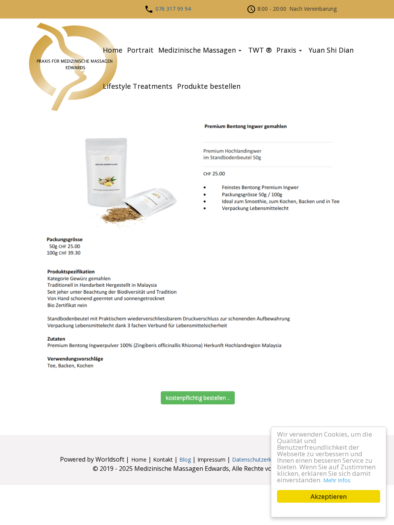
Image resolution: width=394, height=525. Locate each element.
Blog (185, 459)
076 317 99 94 (173, 8)
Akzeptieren (329, 496)
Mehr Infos (337, 480)
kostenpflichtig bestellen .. (198, 397)
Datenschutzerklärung (259, 459)
